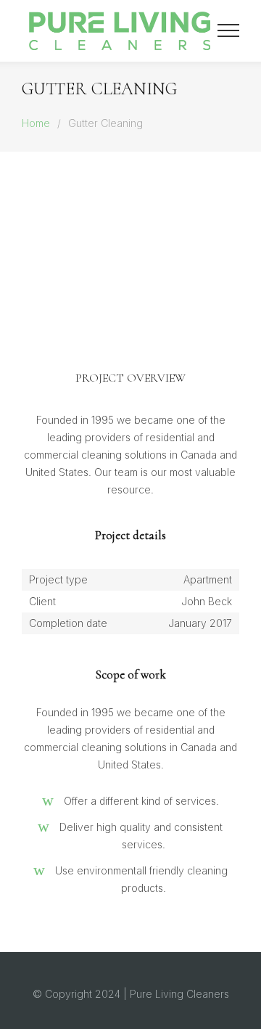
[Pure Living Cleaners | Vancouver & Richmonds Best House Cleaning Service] (120, 31)
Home (36, 123)
